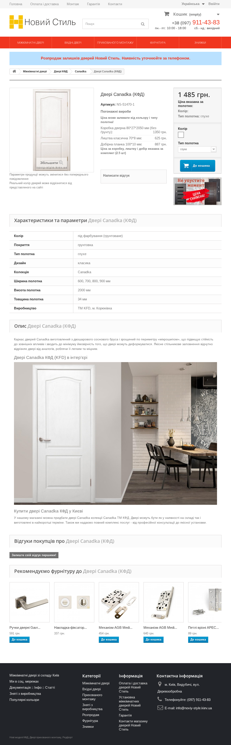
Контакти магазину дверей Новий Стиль (133, 725)
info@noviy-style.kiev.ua (194, 708)
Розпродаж (90, 715)
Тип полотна (188, 143)
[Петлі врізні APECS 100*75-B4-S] (208, 602)
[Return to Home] (14, 71)
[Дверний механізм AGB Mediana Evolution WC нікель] (119, 602)
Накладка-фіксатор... (70, 627)
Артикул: (108, 104)
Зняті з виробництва (25, 693)
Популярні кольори (24, 700)
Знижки (200, 42)
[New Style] (42, 22)
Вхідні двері (73, 42)
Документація (20, 687)
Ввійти (213, 4)
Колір (183, 128)
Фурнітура (158, 42)
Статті (50, 687)
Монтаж (73, 4)
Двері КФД (61, 71)
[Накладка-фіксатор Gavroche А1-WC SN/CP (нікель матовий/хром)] (74, 602)
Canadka (80, 71)
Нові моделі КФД (18, 737)
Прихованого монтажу (115, 42)
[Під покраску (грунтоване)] (180, 134)
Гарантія (93, 4)
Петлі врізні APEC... (203, 627)
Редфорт (67, 737)
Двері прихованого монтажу (45, 737)
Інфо (38, 687)
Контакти (115, 4)
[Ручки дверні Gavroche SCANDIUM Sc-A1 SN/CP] (29, 602)
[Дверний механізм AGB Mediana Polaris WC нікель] (163, 602)
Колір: (183, 111)
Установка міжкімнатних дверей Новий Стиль (130, 703)
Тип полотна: (189, 116)
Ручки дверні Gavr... (24, 627)
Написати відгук (116, 175)
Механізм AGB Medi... (115, 627)
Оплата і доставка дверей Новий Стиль (133, 687)
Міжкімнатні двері (30, 42)
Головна (15, 4)
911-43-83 (206, 22)
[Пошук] (143, 24)
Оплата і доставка (44, 4)
